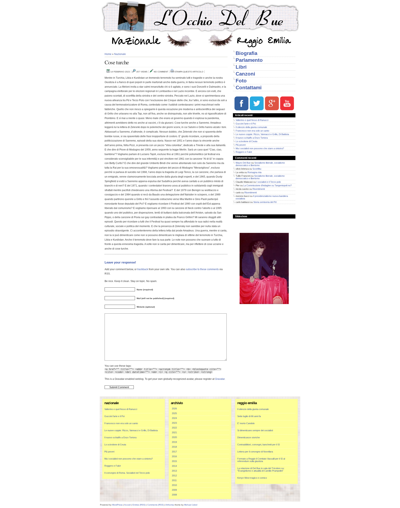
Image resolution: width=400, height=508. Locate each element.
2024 (174, 418)
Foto (241, 80)
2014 (174, 466)
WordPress (117, 505)
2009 (174, 490)
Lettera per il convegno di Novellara (255, 451)
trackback (142, 269)
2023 (174, 423)
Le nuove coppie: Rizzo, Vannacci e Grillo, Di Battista (262, 134)
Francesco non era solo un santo (252, 130)
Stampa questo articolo (188, 72)
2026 (174, 408)
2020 (174, 437)
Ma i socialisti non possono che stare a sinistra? (260, 148)
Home (108, 54)
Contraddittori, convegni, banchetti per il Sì (258, 444)
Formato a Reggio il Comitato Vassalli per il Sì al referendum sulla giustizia (261, 459)
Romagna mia (254, 172)
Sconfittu (256, 169)
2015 (174, 461)
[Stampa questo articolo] (172, 72)
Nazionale (120, 54)
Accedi (127, 505)
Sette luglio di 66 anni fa (249, 416)
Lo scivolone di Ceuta (246, 141)
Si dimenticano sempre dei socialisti (255, 430)
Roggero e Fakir (244, 152)
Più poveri (241, 145)
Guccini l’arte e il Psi (246, 123)
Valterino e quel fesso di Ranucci (252, 120)
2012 (174, 475)
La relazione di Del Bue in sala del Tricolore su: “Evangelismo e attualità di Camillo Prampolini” (260, 469)
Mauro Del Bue (243, 162)
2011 (174, 480)
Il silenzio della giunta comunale (251, 127)
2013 (174, 470)
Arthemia (169, 505)
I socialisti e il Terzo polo (268, 182)
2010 (174, 485)
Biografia (246, 53)
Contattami (249, 87)
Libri (241, 67)
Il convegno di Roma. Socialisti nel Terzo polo (127, 473)
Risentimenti (258, 189)
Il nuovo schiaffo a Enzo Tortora (252, 138)
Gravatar (220, 379)
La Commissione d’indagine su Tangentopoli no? (267, 185)
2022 (174, 427)
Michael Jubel (190, 505)
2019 (174, 442)
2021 (174, 432)
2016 (174, 456)
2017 (174, 451)
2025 (174, 413)
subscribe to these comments (202, 269)
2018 (174, 447)
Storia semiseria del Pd (264, 202)
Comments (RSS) (155, 505)
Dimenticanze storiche (248, 437)
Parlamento (249, 60)
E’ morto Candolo (246, 423)
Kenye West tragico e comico (252, 478)
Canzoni (245, 74)
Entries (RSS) (138, 505)
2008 (174, 494)
